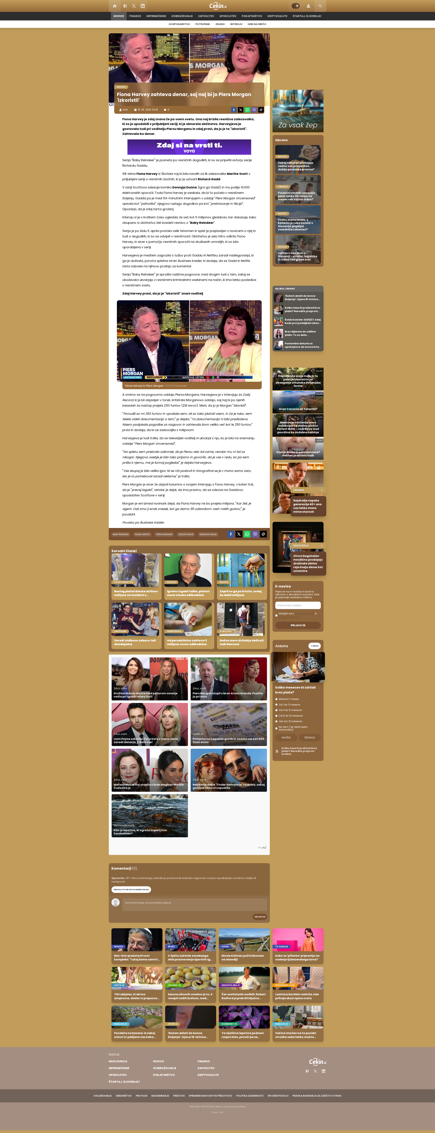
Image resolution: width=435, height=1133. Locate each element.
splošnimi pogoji (304, 613)
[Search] (320, 6)
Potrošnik (202, 24)
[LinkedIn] (142, 6)
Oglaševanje (103, 1095)
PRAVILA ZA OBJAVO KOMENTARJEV (131, 889)
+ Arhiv (315, 645)
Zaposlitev (206, 16)
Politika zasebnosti (250, 1095)
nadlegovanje (208, 534)
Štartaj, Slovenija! (307, 16)
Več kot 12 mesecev (290, 721)
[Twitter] (133, 6)
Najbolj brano (285, 288)
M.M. (125, 109)
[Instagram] (323, 1071)
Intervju (236, 24)
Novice (119, 16)
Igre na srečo (257, 24)
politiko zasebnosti (290, 617)
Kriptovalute (277, 16)
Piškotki (179, 1095)
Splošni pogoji (278, 1095)
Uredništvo (124, 1095)
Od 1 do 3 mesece (289, 704)
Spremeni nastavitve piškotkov (210, 1095)
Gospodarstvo (179, 24)
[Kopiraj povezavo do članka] (261, 110)
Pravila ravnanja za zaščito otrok (316, 1095)
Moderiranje (160, 1095)
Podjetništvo (252, 16)
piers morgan (164, 534)
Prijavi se (260, 916)
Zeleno (220, 24)
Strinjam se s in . (298, 615)
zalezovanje (186, 534)
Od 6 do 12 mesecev (291, 715)
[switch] (296, 6)
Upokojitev (228, 16)
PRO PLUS (141, 1095)
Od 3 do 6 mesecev (290, 710)
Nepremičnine (156, 16)
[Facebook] (125, 6)
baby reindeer (121, 534)
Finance (135, 16)
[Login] (308, 6)
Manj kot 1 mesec (289, 699)
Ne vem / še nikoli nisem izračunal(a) (293, 728)
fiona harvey (142, 534)
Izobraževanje (182, 16)
